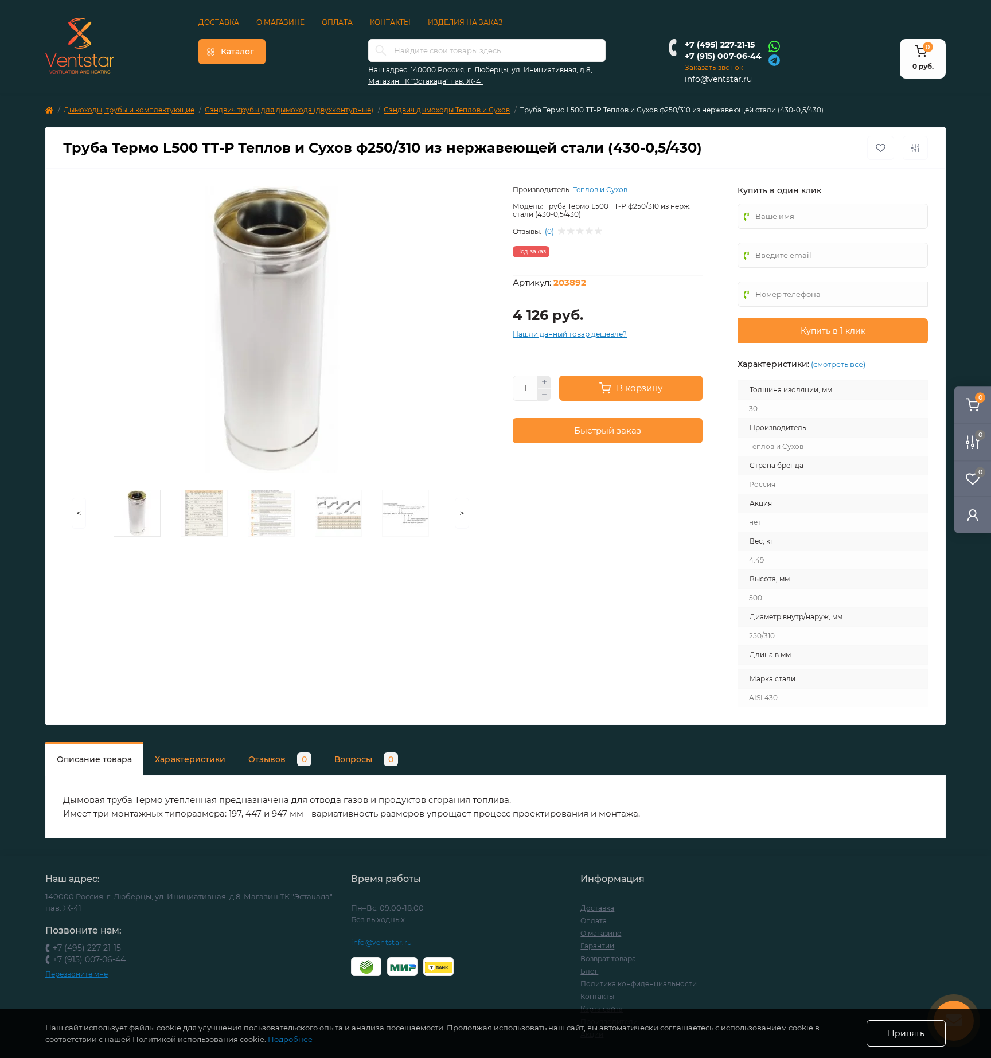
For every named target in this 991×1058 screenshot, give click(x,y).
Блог (589, 971)
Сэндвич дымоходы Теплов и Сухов (447, 110)
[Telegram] (774, 59)
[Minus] (544, 395)
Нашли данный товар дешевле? (570, 334)
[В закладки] (880, 148)
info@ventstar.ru (718, 79)
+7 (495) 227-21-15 (720, 45)
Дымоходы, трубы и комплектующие (129, 110)
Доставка (218, 22)
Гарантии (597, 946)
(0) (549, 232)
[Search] (380, 50)
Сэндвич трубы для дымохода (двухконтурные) (289, 110)
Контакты (390, 22)
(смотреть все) (838, 364)
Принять (906, 1033)
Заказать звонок (714, 67)
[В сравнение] (915, 148)
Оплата (337, 22)
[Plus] (544, 382)
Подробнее (290, 1039)
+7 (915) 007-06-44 (723, 56)
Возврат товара (608, 958)
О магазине (280, 22)
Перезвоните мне (76, 974)
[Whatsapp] (774, 46)
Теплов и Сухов (600, 189)
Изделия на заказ (465, 22)
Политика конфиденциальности (638, 983)
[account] (972, 515)
